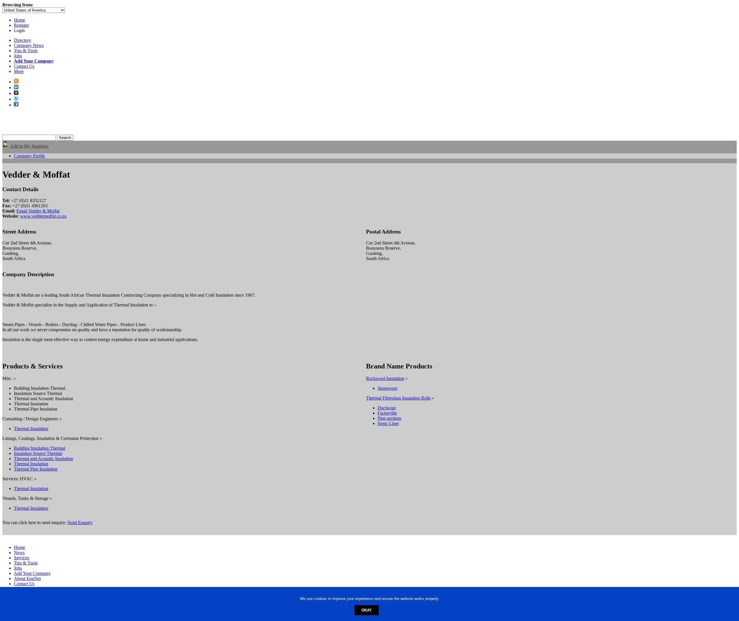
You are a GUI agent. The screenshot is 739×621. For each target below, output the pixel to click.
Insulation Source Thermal (38, 453)
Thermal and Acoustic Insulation (43, 458)
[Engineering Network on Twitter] (16, 99)
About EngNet (27, 578)
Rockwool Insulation (385, 378)
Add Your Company (32, 573)
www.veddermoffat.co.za (43, 216)
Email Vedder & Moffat (37, 210)
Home (19, 20)
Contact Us (24, 66)
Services (21, 557)
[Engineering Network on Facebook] (16, 104)
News (19, 552)
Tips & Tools (26, 50)
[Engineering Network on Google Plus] (16, 93)
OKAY (366, 610)
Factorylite (387, 413)
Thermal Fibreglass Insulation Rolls (398, 398)
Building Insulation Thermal (39, 448)
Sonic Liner (388, 423)
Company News (29, 45)
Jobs (18, 55)
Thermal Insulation (31, 428)
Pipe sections (389, 418)
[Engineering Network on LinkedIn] (16, 87)
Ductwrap (387, 407)
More (19, 71)
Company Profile (29, 155)
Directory (22, 40)
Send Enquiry (80, 522)
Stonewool (387, 388)
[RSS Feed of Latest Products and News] (16, 81)
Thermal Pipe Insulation (35, 468)
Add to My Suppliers (28, 146)
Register (21, 25)
